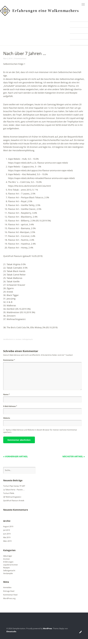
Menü (83, 4)
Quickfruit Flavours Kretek (13, 500)
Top (79, 632)
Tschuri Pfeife (8, 493)
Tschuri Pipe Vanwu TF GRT (14, 486)
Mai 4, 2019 (7, 58)
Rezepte (6, 567)
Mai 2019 (6, 537)
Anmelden (7, 587)
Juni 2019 (7, 534)
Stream (79, 24)
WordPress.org (9, 598)
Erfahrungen (8, 562)
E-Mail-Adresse (10, 406)
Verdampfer (8, 573)
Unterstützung (79, 30)
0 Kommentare (20, 58)
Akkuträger (7, 556)
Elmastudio (11, 631)
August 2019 (8, 526)
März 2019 (7, 541)
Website (6, 418)
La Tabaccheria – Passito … (14, 489)
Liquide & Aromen (10, 565)
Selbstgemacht (27, 339)
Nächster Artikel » (73, 456)
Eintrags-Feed (8, 591)
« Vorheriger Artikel (15, 456)
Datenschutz (79, 36)
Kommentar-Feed (10, 595)
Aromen (18, 339)
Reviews (79, 18)
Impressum (79, 42)
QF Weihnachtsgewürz (12, 497)
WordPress (47, 628)
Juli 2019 (6, 530)
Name (6, 394)
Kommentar (9, 360)
